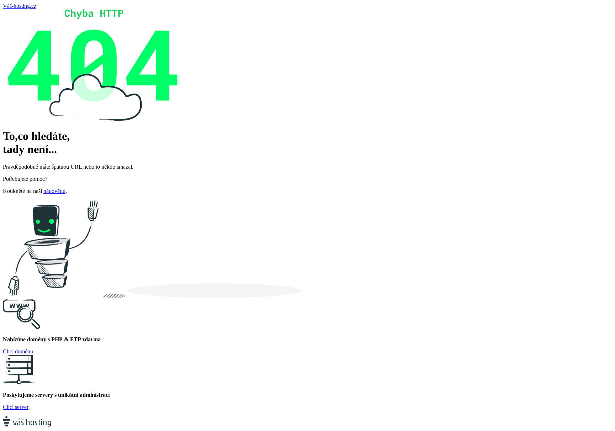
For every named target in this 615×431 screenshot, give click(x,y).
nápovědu (54, 191)
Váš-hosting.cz (19, 6)
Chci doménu (18, 351)
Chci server (15, 407)
